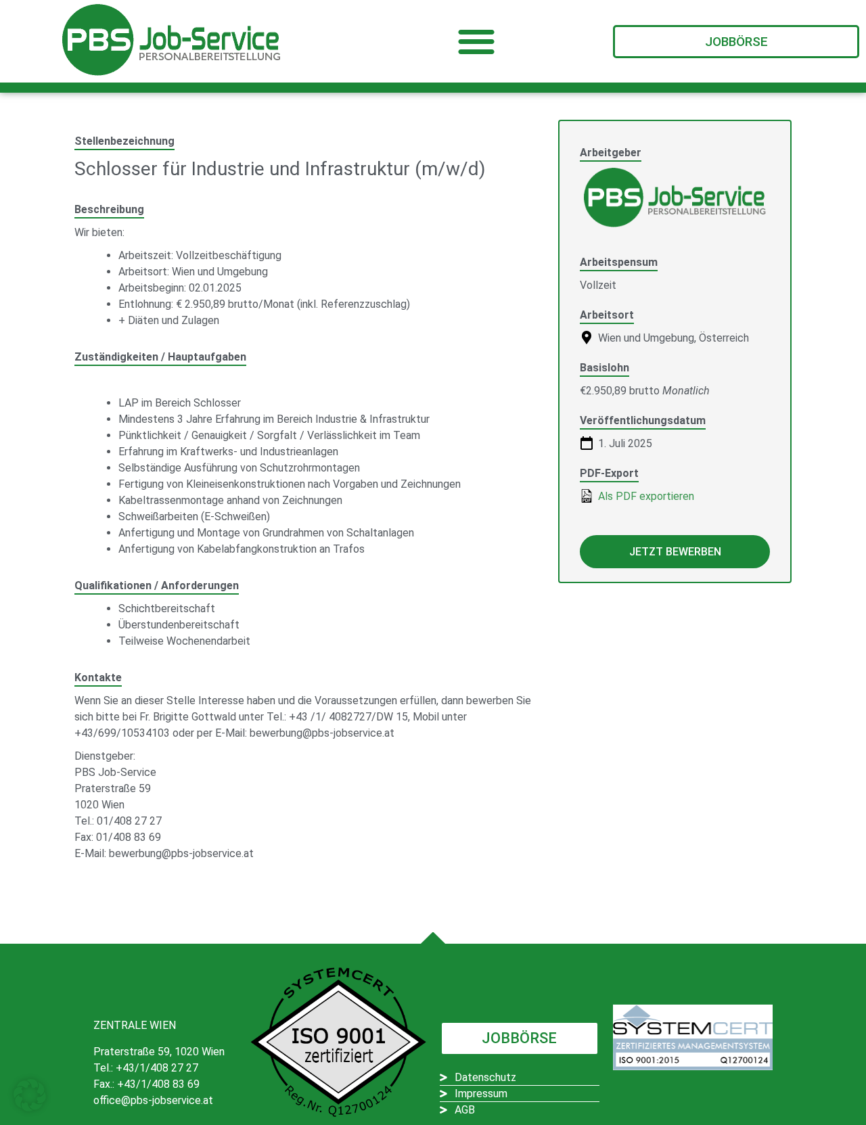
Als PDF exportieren (644, 496)
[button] (476, 41)
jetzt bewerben (675, 551)
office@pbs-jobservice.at (153, 1100)
